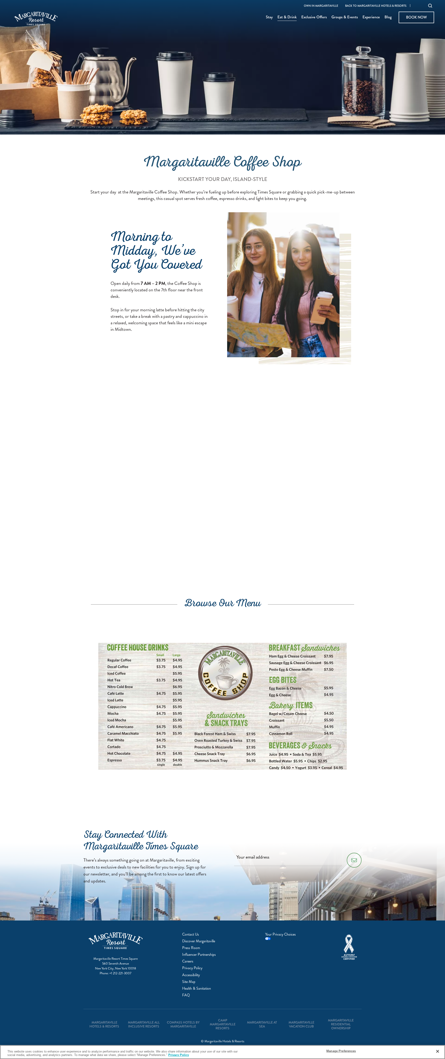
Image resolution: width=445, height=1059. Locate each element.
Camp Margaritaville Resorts (222, 1024)
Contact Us (190, 934)
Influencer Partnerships (199, 954)
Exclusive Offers (314, 17)
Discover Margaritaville (198, 941)
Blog (388, 17)
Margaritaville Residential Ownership (341, 1024)
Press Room (191, 948)
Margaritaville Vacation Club (301, 1024)
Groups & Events (344, 17)
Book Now (416, 17)
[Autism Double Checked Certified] (349, 947)
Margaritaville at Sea (262, 1024)
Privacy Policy (192, 968)
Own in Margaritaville (321, 6)
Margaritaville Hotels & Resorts (104, 1024)
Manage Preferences (341, 1051)
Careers (187, 961)
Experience (371, 17)
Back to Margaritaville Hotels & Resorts (375, 6)
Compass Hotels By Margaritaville (183, 1024)
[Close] (437, 1051)
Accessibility (191, 975)
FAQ (186, 995)
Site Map (188, 981)
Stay (269, 17)
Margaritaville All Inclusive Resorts (144, 1024)
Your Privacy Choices (280, 934)
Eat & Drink (287, 17)
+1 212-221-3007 (120, 973)
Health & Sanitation (196, 988)
